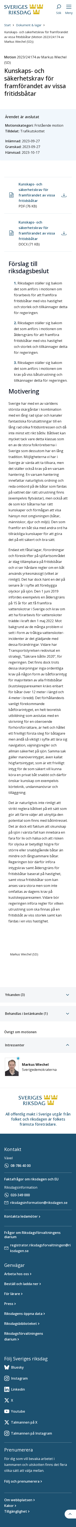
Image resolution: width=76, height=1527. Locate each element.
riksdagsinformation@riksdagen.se (39, 1202)
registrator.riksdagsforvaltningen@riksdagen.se (40, 1248)
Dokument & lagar (28, 25)
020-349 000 (20, 1195)
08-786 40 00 (21, 1165)
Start (7, 25)
